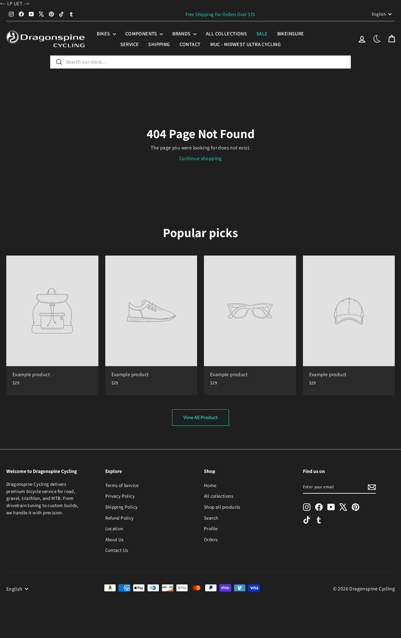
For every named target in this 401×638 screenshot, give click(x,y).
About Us (114, 539)
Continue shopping (200, 158)
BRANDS (182, 33)
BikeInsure (290, 33)
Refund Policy (119, 518)
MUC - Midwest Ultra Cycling (245, 44)
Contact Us (116, 550)
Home (210, 485)
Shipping (159, 44)
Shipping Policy (121, 507)
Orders (210, 539)
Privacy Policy (120, 496)
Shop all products (222, 507)
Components (141, 33)
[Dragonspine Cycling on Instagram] (306, 507)
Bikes (104, 33)
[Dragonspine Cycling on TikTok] (306, 519)
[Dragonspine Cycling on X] (343, 507)
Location (114, 528)
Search (211, 518)
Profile (211, 528)
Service (129, 44)
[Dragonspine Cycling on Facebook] (319, 507)
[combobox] (200, 62)
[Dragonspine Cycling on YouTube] (331, 507)
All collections (226, 33)
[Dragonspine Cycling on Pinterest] (355, 507)
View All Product (200, 417)
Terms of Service (122, 485)
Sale (262, 33)
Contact (190, 44)
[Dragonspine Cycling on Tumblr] (319, 519)
